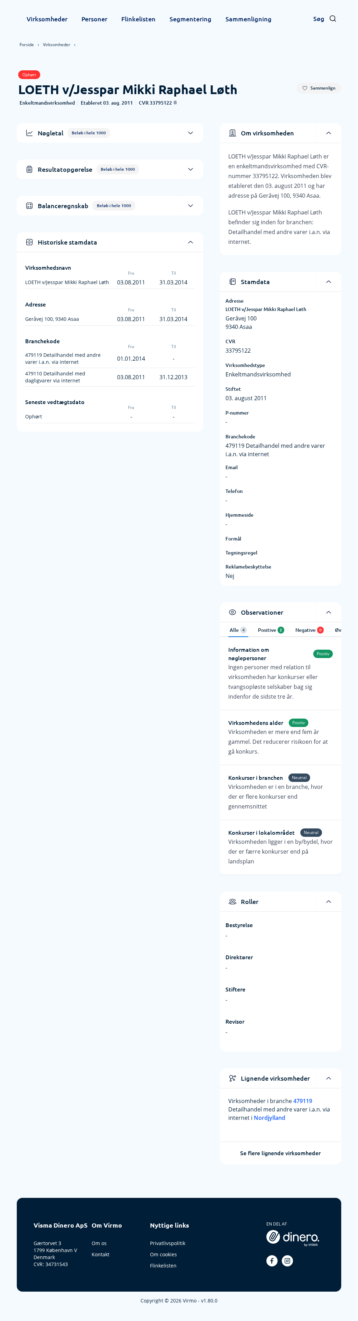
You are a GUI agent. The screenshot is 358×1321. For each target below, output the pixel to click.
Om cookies (163, 1254)
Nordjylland (269, 1118)
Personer (94, 18)
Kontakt (100, 1254)
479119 (302, 1101)
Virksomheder (47, 18)
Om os (99, 1243)
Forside (27, 45)
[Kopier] (175, 102)
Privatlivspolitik (167, 1243)
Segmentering (191, 18)
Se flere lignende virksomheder (280, 1153)
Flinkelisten (138, 18)
